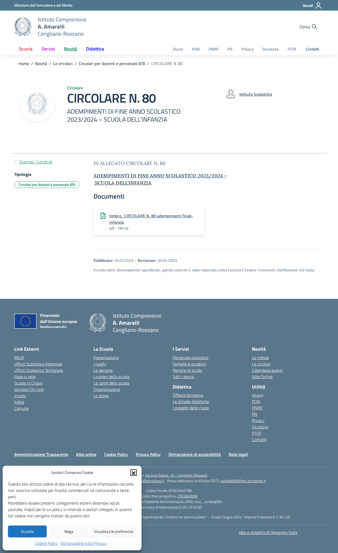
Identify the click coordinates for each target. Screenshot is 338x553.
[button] (133, 472)
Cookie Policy (46, 543)
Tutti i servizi (183, 376)
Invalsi (20, 395)
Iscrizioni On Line (29, 389)
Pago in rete (24, 376)
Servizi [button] (48, 48)
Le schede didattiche (191, 401)
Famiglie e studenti (189, 364)
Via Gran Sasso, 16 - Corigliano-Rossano (176, 475)
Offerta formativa (188, 395)
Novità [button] (70, 48)
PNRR (213, 49)
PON (196, 49)
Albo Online (262, 376)
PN (229, 49)
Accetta (27, 531)
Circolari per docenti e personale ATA (46, 184)
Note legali (238, 454)
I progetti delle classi (191, 408)
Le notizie (260, 357)
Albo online (86, 454)
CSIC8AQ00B (187, 496)
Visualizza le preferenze (113, 531)
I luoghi (99, 364)
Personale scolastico (190, 357)
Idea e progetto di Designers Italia (268, 532)
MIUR (19, 357)
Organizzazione (106, 389)
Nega (68, 531)
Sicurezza (270, 49)
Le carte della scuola (111, 383)
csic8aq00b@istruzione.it (144, 480)
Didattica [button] (95, 48)
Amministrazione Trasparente (41, 454)
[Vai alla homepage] (22, 26)
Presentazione (106, 357)
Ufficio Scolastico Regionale (38, 364)
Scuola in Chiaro (28, 383)
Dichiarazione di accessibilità (194, 454)
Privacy (247, 49)
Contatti (312, 49)
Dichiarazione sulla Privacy (83, 543)
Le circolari (261, 364)
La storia (101, 395)
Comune (21, 408)
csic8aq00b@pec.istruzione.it (243, 480)
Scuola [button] (25, 48)
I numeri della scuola (111, 376)
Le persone (103, 370)
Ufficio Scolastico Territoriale (38, 370)
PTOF (292, 49)
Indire (19, 402)
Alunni (178, 49)
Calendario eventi (267, 370)
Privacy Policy (148, 454)
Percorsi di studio (187, 370)
